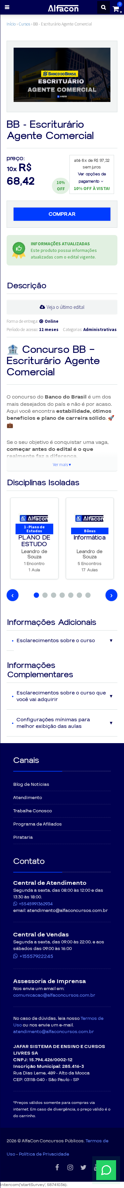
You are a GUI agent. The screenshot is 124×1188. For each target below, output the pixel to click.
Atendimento (27, 797)
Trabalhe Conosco (32, 811)
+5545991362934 (36, 904)
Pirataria (23, 837)
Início (11, 24)
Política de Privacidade (44, 1154)
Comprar (62, 214)
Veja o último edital (65, 307)
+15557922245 (36, 956)
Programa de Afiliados (37, 824)
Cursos (24, 24)
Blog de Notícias (31, 784)
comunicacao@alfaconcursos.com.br (54, 995)
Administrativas (100, 329)
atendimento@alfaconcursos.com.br (53, 1031)
